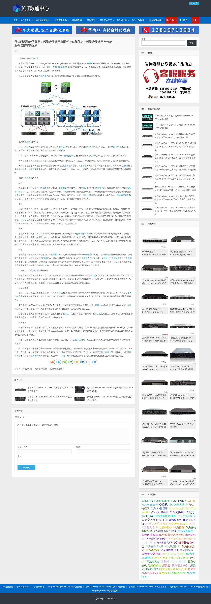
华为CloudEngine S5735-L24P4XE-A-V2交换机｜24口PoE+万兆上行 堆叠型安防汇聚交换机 (175, 178)
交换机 (163, 504)
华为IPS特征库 (159, 508)
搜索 (144, 39)
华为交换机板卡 (186, 516)
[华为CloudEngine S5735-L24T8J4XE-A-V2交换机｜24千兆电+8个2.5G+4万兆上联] (147, 136)
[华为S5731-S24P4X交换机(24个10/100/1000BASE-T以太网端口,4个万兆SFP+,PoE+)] (155, 277)
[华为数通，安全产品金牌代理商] (42, 33)
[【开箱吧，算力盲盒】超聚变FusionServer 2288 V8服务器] (147, 117)
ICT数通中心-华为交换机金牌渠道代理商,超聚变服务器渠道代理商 (31, 8)
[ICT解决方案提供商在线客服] (169, 100)
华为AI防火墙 (176, 504)
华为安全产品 (106, 20)
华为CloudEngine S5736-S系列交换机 (65, 586)
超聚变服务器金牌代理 (172, 569)
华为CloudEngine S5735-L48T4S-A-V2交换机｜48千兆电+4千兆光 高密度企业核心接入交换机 (175, 210)
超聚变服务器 (61, 20)
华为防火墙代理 (151, 553)
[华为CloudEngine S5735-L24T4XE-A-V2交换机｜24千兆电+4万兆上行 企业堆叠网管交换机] (147, 188)
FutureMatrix (178, 500)
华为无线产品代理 (157, 538)
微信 (195, 3)
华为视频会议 (155, 20)
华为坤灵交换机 (43, 20)
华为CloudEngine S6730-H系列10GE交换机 (105, 586)
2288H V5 (147, 500)
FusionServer (162, 500)
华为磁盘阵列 (172, 546)
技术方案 (170, 20)
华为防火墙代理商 (173, 553)
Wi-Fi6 (191, 500)
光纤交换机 (69, 155)
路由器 (163, 573)
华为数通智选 (150, 534)
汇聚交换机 (154, 565)
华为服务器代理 (163, 542)
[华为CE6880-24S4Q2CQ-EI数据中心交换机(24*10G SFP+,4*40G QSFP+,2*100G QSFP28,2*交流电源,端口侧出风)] (183, 449)
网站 (20, 456)
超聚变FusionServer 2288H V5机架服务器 (148, 586)
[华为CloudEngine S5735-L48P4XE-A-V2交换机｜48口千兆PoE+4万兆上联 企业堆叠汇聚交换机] (147, 156)
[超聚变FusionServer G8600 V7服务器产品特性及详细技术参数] (79, 389)
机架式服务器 (178, 561)
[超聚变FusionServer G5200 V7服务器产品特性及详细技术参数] (20, 398)
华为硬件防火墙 (155, 546)
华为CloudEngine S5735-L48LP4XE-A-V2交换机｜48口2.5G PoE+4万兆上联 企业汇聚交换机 (175, 146)
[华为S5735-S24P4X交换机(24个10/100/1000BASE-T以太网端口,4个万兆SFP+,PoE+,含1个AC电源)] (183, 478)
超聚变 (166, 565)
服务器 (35, 58)
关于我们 (183, 20)
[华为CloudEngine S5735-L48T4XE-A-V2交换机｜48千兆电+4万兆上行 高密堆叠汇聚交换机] (147, 168)
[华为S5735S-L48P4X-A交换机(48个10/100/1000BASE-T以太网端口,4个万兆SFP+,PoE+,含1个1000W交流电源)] (183, 421)
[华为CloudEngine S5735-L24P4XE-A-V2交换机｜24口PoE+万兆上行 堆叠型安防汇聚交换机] (147, 177)
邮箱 (78, 447)
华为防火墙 (186, 550)
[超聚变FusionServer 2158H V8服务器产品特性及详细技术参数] (20, 389)
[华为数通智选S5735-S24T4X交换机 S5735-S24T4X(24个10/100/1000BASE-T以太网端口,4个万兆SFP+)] (155, 478)
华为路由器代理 (169, 550)
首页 (16, 20)
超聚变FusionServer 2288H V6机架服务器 (189, 586)
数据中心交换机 (178, 557)
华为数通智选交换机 (171, 534)
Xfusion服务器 (150, 504)
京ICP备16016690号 (105, 599)
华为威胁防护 (164, 527)
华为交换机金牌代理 (154, 519)
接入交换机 (161, 557)
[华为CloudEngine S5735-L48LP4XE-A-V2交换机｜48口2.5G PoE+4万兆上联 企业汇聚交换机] (147, 145)
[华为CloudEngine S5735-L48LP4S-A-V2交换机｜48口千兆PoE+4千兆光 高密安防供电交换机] (147, 198)
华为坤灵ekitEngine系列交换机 (105, 591)
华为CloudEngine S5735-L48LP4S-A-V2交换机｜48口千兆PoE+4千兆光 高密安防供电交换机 (175, 199)
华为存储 (91, 20)
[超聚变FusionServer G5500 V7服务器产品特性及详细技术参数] (79, 398)
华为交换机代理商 (165, 516)
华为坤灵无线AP (178, 523)
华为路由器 (122, 20)
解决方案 (105, 352)
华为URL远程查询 (179, 508)
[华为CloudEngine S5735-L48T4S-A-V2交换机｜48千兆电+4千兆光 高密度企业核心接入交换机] (147, 209)
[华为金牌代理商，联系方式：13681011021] (169, 33)
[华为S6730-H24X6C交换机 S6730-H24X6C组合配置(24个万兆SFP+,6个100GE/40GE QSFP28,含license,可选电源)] (155, 392)
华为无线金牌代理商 (180, 538)
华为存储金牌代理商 (164, 531)
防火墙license (177, 573)
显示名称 (22, 447)
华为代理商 (175, 520)
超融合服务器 (56, 368)
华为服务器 (77, 20)
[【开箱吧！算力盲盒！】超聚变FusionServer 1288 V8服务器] (147, 126)
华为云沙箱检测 (159, 512)
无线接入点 (153, 561)
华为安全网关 (185, 531)
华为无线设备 (138, 20)
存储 (89, 63)
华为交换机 (26, 20)
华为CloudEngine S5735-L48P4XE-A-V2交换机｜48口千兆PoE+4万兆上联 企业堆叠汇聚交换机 (175, 158)
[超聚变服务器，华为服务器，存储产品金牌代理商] (105, 33)
